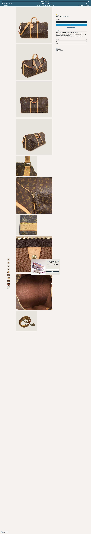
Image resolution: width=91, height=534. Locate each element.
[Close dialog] (58, 260)
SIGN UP (52, 271)
